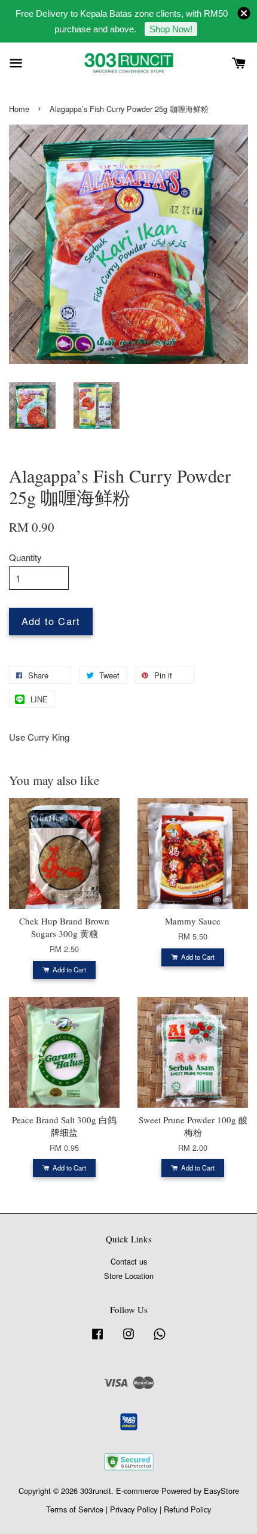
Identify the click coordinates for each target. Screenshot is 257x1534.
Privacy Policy (133, 1509)
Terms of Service (74, 1509)
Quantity (25, 557)
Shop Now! (170, 29)
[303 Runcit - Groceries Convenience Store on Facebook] (97, 1339)
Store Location (129, 1275)
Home (19, 108)
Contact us (129, 1261)
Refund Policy (187, 1509)
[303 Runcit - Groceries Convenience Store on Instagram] (128, 1339)
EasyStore (221, 1490)
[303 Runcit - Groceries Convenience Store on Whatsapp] (159, 1339)
